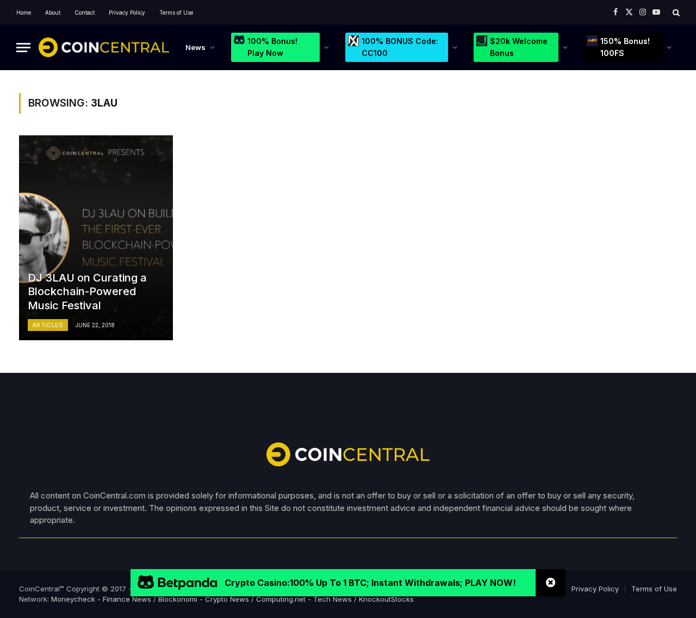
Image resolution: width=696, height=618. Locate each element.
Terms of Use (176, 12)
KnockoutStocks (386, 599)
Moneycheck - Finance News (101, 599)
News (195, 47)
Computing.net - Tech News (304, 599)
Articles (48, 325)
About (52, 12)
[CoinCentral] (104, 47)
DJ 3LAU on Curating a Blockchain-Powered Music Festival (87, 291)
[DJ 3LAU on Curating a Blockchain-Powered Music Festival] (96, 237)
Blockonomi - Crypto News (203, 599)
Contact (84, 12)
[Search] (675, 12)
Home (23, 12)
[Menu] (23, 47)
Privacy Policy (127, 12)
